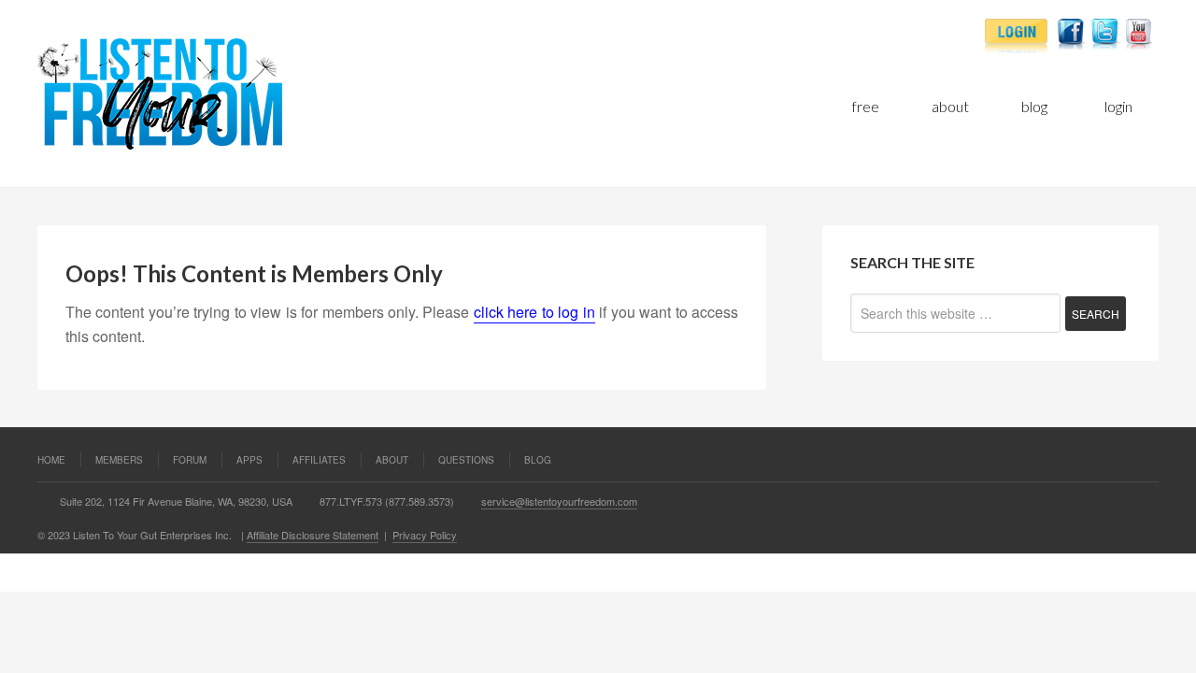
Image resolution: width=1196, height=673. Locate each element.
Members (119, 459)
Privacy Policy (424, 534)
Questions (466, 459)
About (392, 459)
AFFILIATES (319, 459)
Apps (249, 459)
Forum (189, 459)
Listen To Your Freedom (257, 93)
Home (51, 459)
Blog (537, 459)
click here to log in (534, 311)
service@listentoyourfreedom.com (559, 501)
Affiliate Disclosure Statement (312, 534)
